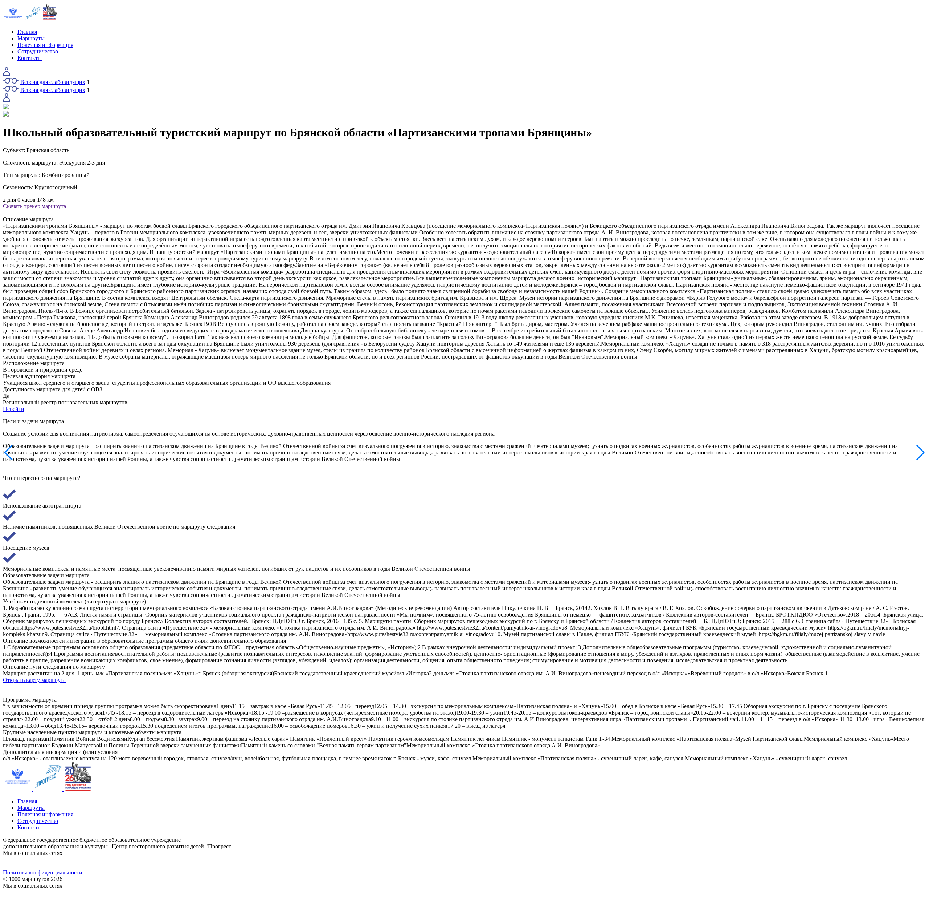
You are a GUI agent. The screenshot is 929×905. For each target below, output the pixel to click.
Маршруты (31, 38)
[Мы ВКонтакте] (118, 862)
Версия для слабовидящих (52, 82)
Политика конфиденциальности (42, 872)
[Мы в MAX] (580, 862)
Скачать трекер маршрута (34, 206)
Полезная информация (45, 45)
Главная (27, 32)
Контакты (29, 58)
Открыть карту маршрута (34, 680)
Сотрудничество (37, 51)
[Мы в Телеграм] (349, 862)
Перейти (13, 409)
